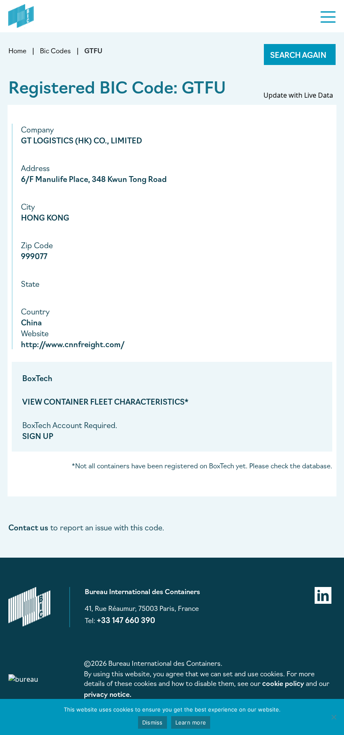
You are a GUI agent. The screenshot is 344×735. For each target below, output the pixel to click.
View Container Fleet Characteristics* (105, 401)
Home (17, 50)
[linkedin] (323, 594)
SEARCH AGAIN (298, 54)
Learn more (190, 722)
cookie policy (283, 683)
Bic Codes (55, 50)
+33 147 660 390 (126, 619)
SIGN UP (37, 435)
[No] (333, 717)
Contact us (28, 527)
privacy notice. (107, 694)
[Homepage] (21, 14)
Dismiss (152, 722)
